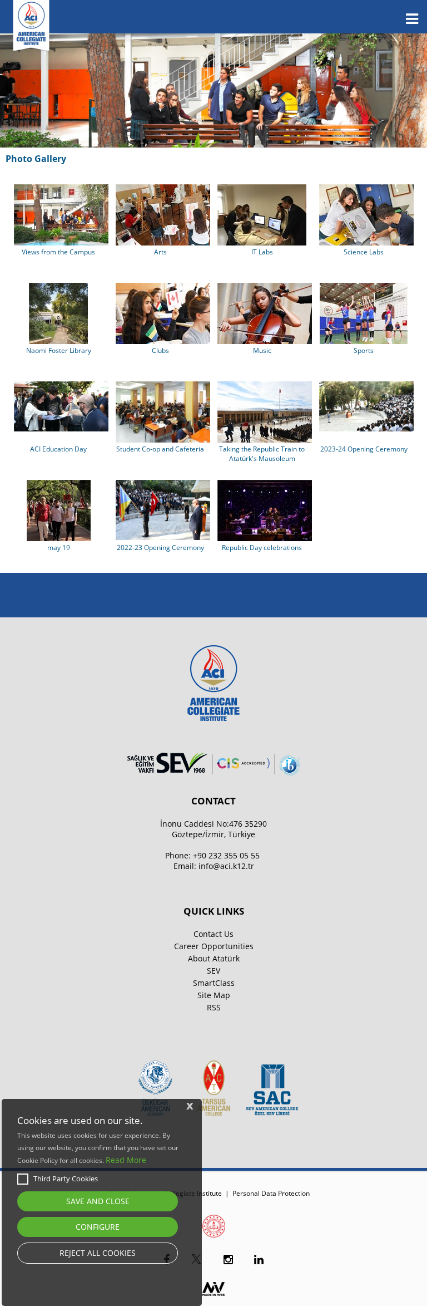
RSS (214, 1007)
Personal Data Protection (271, 1193)
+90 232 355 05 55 (226, 855)
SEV (213, 970)
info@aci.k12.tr (226, 866)
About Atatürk (214, 958)
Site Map (213, 995)
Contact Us (213, 934)
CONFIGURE (98, 1226)
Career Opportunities (214, 946)
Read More (126, 1160)
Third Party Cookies (65, 1179)
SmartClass (214, 983)
